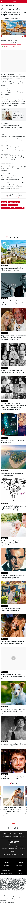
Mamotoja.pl (6, 868)
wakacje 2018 (13, 205)
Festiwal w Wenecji (14, 202)
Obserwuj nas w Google (9, 46)
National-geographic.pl (6, 873)
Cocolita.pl (6, 865)
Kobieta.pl (20, 862)
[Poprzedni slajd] (1, 796)
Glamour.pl (6, 862)
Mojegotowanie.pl (6, 870)
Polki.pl (20, 860)
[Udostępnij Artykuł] (19, 46)
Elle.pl (20, 868)
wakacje (4, 202)
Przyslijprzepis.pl (20, 865)
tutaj (13, 902)
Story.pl (20, 873)
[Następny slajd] (26, 796)
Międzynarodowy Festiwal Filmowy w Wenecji (12, 207)
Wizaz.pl (20, 870)
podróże (4, 205)
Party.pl (6, 860)
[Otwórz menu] (1, 1)
